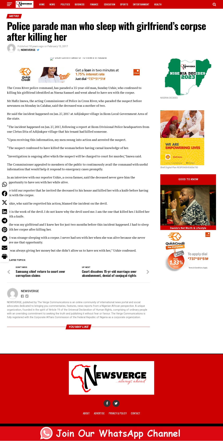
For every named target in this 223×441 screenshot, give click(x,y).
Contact (135, 413)
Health (158, 4)
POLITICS (65, 4)
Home (42, 4)
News (52, 4)
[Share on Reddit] (4, 239)
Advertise (99, 413)
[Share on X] (4, 202)
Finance (94, 4)
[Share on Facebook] (4, 193)
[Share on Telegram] (4, 220)
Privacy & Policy (118, 413)
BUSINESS (79, 4)
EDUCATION (109, 4)
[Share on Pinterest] (4, 229)
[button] (4, 257)
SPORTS (124, 4)
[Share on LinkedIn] (4, 211)
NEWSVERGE (28, 50)
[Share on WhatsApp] (4, 184)
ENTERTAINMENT (141, 4)
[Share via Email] (4, 248)
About (86, 413)
